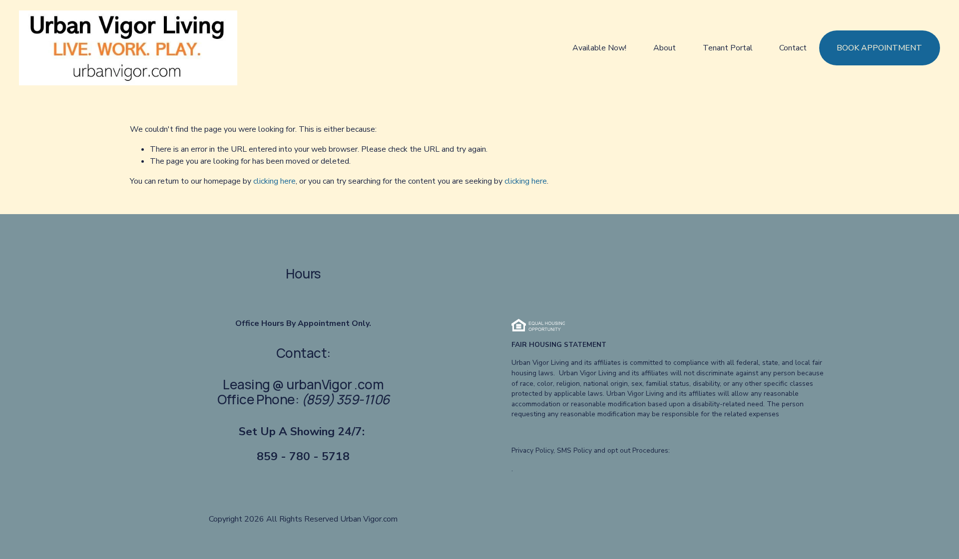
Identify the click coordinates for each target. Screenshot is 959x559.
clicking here (274, 181)
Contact (793, 47)
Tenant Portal (728, 47)
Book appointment (879, 47)
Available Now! (599, 47)
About (664, 47)
